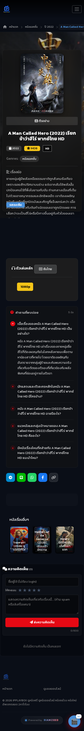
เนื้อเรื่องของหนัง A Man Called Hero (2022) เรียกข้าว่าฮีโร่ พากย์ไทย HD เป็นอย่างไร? (44, 328)
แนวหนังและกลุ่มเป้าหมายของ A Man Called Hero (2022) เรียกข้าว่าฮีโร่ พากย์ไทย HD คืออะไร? (45, 430)
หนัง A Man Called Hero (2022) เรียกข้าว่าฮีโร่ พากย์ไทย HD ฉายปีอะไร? (45, 411)
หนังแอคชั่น (31, 27)
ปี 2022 (49, 27)
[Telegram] (10, 477)
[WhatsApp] (32, 477)
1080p (25, 286)
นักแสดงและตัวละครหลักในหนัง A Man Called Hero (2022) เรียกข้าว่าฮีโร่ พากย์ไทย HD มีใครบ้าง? (45, 391)
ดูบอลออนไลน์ (52, 689)
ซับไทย (47, 269)
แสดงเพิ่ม (15, 205)
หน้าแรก (13, 27)
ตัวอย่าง (43, 121)
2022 (15, 148)
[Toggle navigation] (77, 9)
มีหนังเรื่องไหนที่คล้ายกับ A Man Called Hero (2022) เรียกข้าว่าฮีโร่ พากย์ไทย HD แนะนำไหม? (44, 452)
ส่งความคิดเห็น (43, 622)
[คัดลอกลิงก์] (53, 477)
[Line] (21, 477)
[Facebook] (42, 477)
